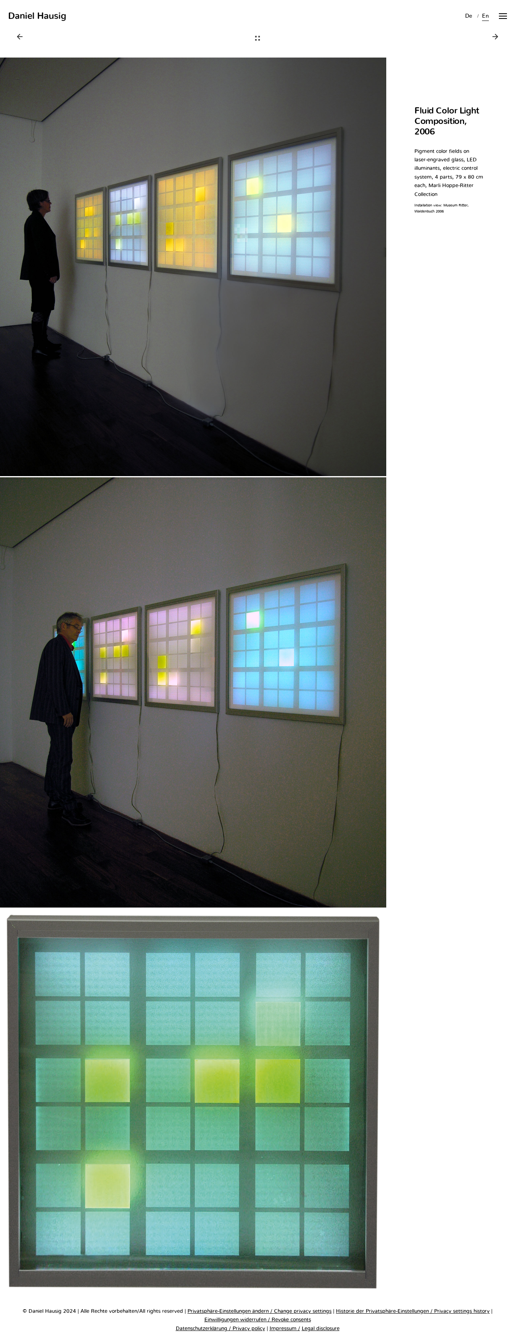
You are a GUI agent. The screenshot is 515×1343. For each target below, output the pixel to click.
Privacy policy (248, 1328)
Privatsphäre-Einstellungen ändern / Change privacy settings (259, 1311)
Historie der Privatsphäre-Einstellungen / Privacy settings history (413, 1311)
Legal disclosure (321, 1328)
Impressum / (285, 1328)
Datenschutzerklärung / (203, 1328)
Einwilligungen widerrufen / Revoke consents (257, 1319)
